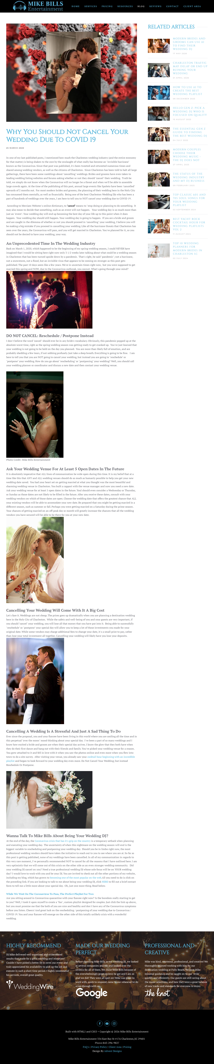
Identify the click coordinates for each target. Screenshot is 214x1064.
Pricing (107, 6)
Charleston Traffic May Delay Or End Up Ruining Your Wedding (190, 68)
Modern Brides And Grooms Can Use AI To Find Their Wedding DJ (189, 44)
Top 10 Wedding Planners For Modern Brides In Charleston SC (187, 249)
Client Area (192, 6)
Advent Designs (113, 1051)
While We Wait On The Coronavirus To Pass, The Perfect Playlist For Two (50, 894)
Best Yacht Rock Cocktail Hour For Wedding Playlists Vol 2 (189, 224)
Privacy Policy (99, 1047)
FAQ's (86, 1047)
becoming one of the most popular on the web (75, 877)
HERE (105, 881)
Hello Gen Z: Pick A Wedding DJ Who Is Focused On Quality (190, 111)
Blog (141, 6)
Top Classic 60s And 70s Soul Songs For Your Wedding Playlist (189, 200)
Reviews (155, 6)
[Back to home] (38, 6)
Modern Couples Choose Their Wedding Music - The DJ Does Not (187, 155)
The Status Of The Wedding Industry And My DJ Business (189, 177)
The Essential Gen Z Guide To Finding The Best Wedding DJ (190, 132)
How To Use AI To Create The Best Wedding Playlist (187, 91)
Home (76, 6)
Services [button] (90, 6)
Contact (172, 6)
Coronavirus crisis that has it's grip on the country (63, 841)
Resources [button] (125, 6)
